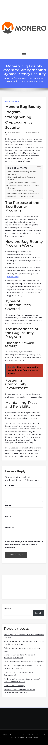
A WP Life (12, 737)
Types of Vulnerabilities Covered (22, 182)
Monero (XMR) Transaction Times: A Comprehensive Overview (19, 691)
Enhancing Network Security (23, 191)
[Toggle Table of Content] (37, 168)
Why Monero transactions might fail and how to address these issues (24, 642)
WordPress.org (34, 737)
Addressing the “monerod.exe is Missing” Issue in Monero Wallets (22, 680)
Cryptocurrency (12, 101)
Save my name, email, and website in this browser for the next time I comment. (24, 545)
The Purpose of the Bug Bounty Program (22, 173)
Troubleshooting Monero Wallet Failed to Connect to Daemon (22, 666)
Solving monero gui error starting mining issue (22, 649)
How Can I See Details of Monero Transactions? (18, 673)
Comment (10, 485)
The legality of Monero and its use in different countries (24, 636)
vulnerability (13, 277)
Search (7, 608)
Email (8, 516)
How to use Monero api (14, 686)
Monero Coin (15, 132)
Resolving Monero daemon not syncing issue (24, 661)
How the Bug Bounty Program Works (21, 178)
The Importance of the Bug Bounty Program (23, 186)
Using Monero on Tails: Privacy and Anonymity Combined (19, 656)
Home (10, 78)
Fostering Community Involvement (23, 193)
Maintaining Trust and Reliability (21, 196)
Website (9, 528)
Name (8, 505)
